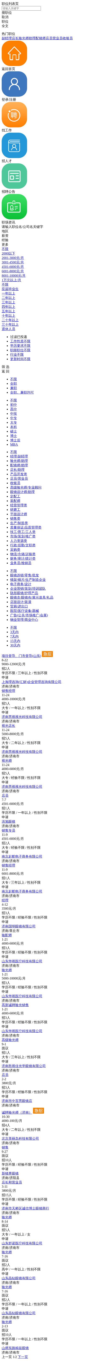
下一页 (23, 1357)
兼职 (13, 388)
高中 (13, 409)
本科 (13, 427)
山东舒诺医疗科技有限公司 (22, 1243)
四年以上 (8, 307)
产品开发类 (18, 474)
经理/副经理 (19, 456)
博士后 (15, 440)
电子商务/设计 (20, 584)
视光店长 (8, 725)
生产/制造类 (19, 523)
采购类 (15, 549)
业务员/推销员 (20, 563)
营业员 (57, 38)
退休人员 (8, 329)
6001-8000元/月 (13, 271)
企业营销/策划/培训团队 (28, 588)
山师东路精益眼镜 (15, 1348)
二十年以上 (10, 320)
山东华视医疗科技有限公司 (22, 961)
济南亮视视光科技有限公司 (22, 717)
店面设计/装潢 (20, 602)
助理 (32, 38)
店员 (49, 38)
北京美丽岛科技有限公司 (20, 1138)
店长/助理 (17, 469)
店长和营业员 (12, 1182)
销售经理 (8, 691)
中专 (13, 418)
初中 (13, 404)
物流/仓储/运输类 (23, 554)
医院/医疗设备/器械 (24, 611)
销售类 (15, 518)
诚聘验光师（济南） (17, 1112)
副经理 (7, 38)
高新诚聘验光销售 (15, 1005)
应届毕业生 (10, 289)
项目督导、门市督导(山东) (21, 656)
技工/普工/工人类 (23, 532)
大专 (13, 422)
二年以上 (8, 298)
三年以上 (8, 302)
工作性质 (20, 341)
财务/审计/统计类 (23, 558)
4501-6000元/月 (13, 267)
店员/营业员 (19, 478)
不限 (5, 249)
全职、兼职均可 (22, 392)
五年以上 (8, 311)
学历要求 (20, 345)
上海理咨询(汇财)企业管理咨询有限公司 (31, 682)
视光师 (7, 760)
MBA (14, 444)
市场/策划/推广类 (23, 536)
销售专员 (8, 830)
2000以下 (8, 253)
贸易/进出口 (19, 606)
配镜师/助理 (19, 465)
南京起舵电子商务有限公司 (22, 856)
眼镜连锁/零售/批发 (24, 575)
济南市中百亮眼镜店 (17, 1101)
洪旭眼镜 (8, 821)
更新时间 (20, 359)
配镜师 (41, 38)
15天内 (15, 641)
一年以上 (8, 293)
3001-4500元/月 (13, 262)
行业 (17, 354)
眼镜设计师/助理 (22, 492)
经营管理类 (18, 505)
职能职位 (20, 350)
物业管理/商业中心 (24, 619)
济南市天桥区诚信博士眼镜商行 (25, 1208)
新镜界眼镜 (10, 1173)
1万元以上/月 (11, 280)
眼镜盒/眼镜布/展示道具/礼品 (31, 597)
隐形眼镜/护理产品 (24, 593)
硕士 (13, 431)
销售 (5, 1147)
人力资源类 (18, 541)
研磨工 (15, 509)
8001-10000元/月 (14, 275)
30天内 (15, 645)
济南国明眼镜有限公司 (19, 926)
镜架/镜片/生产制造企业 (28, 579)
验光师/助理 (19, 461)
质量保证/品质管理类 (25, 527)
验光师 (24, 38)
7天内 (14, 636)
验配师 (7, 935)
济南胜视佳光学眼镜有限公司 (24, 1066)
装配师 (15, 501)
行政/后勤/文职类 (23, 545)
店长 (15, 38)
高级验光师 (10, 1040)
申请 (5, 677)
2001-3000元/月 (13, 258)
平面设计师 (18, 514)
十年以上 (8, 315)
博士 (13, 436)
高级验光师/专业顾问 (25, 487)
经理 (5, 900)
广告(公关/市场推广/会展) (29, 615)
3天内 (14, 632)
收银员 (68, 38)
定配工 (15, 496)
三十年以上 (10, 324)
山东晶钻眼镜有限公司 (19, 1278)
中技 (13, 413)
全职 (13, 383)
